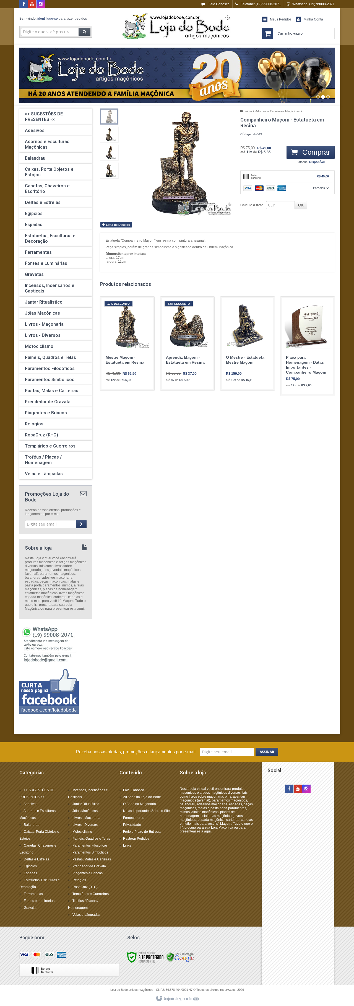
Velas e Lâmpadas (86, 915)
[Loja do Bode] (177, 26)
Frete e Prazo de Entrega (142, 832)
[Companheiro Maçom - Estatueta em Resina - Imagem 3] (109, 152)
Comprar (315, 152)
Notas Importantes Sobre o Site (146, 811)
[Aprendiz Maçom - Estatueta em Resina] (187, 343)
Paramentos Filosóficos (90, 845)
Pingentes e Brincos (87, 873)
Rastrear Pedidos (136, 839)
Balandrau (32, 825)
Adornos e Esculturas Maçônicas (277, 111)
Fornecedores (133, 818)
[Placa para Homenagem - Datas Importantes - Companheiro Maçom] (307, 346)
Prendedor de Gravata (89, 866)
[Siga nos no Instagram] (41, 4)
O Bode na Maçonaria (139, 804)
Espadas (30, 873)
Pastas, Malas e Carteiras (91, 859)
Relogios (79, 880)
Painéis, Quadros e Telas (91, 839)
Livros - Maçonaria (86, 818)
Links (127, 845)
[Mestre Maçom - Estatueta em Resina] (127, 343)
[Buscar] (84, 32)
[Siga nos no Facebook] (23, 4)
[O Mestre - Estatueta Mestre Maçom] (247, 343)
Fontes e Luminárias (39, 901)
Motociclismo (82, 832)
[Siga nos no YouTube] (298, 789)
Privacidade (132, 825)
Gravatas (30, 908)
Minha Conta (313, 19)
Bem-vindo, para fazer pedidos (53, 18)
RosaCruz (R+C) (85, 887)
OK (301, 205)
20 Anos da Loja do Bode (142, 797)
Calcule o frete (251, 205)
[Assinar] (81, 524)
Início (248, 111)
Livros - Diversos (85, 825)
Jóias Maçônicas (85, 811)
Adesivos (30, 804)
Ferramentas (33, 894)
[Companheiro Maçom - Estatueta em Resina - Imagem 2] (109, 134)
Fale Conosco (219, 4)
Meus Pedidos (280, 19)
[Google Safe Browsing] (180, 957)
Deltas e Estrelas (36, 859)
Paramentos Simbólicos (90, 852)
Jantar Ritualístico (85, 804)
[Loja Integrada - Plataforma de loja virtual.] (177, 999)
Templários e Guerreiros (90, 894)
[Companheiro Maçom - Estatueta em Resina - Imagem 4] (109, 170)
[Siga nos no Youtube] (32, 4)
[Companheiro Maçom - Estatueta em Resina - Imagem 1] (109, 116)
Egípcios (30, 866)
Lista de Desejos (117, 224)
